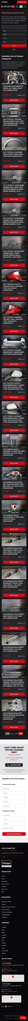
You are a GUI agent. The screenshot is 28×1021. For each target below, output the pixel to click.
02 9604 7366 (6, 967)
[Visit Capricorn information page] (4, 2)
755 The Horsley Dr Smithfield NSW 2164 (13, 965)
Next (20, 733)
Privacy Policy (8, 1018)
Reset (14, 49)
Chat (24, 1018)
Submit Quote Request (14, 834)
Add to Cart (14, 100)
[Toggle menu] (25, 6)
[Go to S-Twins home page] (6, 6)
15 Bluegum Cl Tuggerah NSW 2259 (11, 985)
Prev (7, 733)
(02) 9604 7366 (15, 765)
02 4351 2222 (5, 987)
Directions (5, 972)
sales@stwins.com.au (7, 969)
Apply (14, 45)
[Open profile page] (17, 6)
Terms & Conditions (18, 1018)
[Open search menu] (13, 6)
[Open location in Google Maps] (13, 978)
